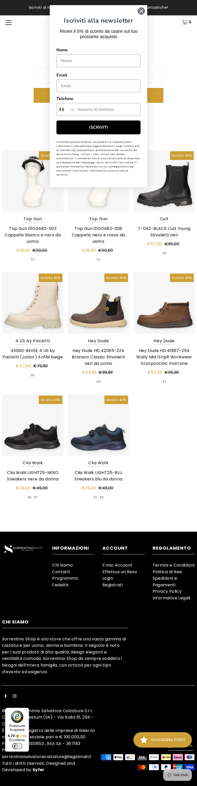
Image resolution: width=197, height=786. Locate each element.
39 (164, 253)
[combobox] (66, 109)
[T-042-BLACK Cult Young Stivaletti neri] (164, 180)
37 (36, 497)
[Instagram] (14, 696)
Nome (62, 50)
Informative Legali (171, 598)
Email (61, 75)
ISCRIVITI (98, 127)
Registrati (112, 585)
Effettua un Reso (119, 572)
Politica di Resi (167, 572)
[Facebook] (6, 696)
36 (30, 497)
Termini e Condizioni (174, 565)
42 (164, 381)
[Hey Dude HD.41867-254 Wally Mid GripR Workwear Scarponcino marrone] (164, 303)
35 (33, 375)
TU (33, 259)
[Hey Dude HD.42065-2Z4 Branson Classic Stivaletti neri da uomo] (98, 303)
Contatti (61, 572)
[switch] (17, 746)
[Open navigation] (8, 22)
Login (107, 578)
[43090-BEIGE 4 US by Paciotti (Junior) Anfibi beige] (33, 303)
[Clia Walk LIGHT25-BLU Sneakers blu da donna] (98, 425)
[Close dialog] (141, 11)
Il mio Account (117, 565)
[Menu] (26, 711)
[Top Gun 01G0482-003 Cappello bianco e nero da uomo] (33, 180)
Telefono (64, 99)
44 (98, 381)
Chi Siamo (62, 565)
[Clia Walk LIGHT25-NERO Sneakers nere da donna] (33, 425)
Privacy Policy (167, 591)
